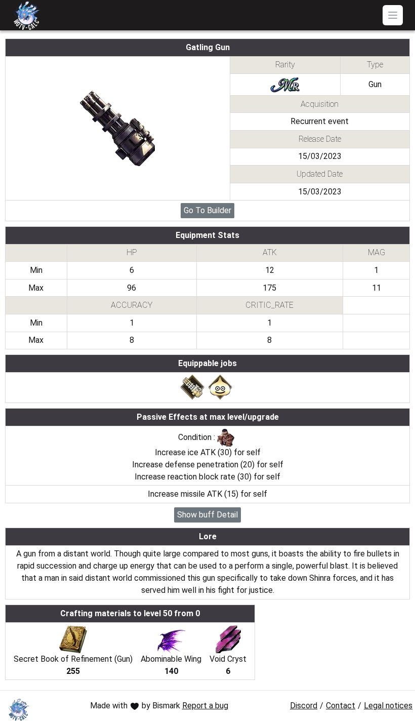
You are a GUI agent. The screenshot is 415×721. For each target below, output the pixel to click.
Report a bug (205, 705)
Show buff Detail (207, 514)
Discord (303, 705)
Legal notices (388, 705)
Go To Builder (207, 210)
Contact (340, 705)
